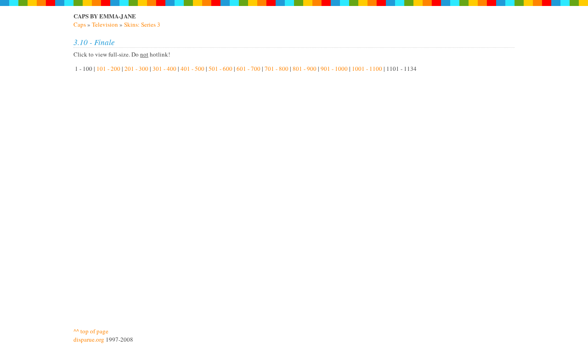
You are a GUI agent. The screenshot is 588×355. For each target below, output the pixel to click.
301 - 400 (164, 68)
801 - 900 (305, 68)
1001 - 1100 (367, 68)
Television (105, 24)
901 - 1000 (334, 68)
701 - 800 (276, 68)
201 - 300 (136, 68)
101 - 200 (108, 68)
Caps (80, 24)
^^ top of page (91, 331)
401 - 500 (192, 68)
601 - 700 (248, 68)
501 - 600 (220, 68)
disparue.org (89, 339)
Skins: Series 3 (142, 24)
